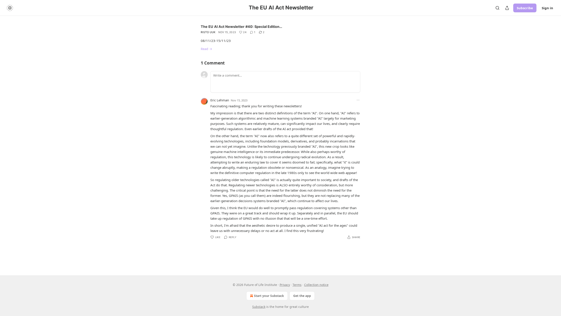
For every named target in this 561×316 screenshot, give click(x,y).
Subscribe (525, 8)
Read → (206, 49)
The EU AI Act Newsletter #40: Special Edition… (241, 26)
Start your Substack (269, 296)
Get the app (302, 296)
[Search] (497, 8)
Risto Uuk (208, 32)
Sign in (547, 8)
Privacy (285, 285)
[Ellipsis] (358, 100)
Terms (297, 285)
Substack (258, 307)
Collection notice (316, 285)
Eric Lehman (219, 100)
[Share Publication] (507, 8)
